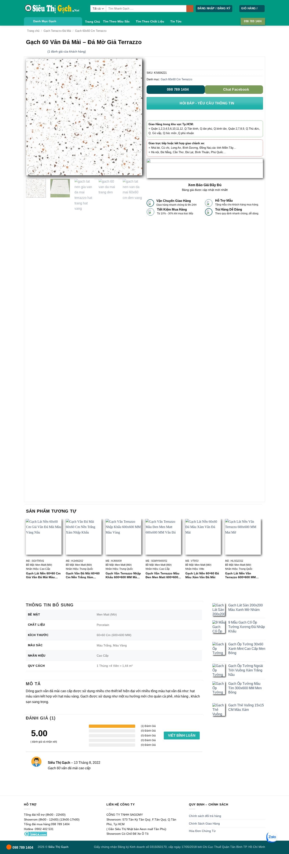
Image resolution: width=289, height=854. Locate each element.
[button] (214, 8)
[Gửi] (189, 8)
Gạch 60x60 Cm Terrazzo (90, 30)
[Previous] (33, 117)
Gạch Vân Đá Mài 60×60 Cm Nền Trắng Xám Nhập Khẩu (83, 575)
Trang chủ (33, 30)
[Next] (135, 117)
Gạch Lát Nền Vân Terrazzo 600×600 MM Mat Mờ (240, 575)
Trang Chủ (92, 21)
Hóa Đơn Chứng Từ (202, 831)
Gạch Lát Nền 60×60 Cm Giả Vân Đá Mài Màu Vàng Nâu (43, 575)
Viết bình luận (181, 735)
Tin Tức (176, 21)
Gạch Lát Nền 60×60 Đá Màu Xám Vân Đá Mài (202, 575)
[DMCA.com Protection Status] (35, 833)
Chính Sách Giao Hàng (204, 823)
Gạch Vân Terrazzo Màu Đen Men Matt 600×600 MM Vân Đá (162, 575)
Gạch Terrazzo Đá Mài (57, 30)
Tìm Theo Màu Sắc (116, 21)
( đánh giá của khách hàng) (66, 51)
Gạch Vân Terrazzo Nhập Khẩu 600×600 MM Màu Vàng (123, 575)
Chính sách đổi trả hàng (205, 816)
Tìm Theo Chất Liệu (150, 21)
